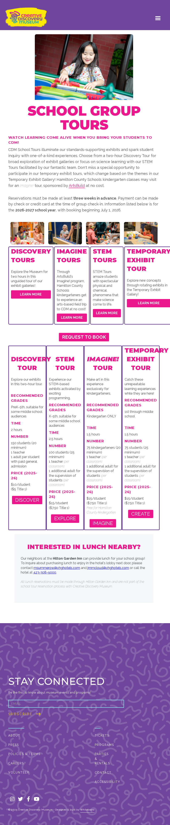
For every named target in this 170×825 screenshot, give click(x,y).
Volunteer (18, 772)
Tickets (102, 735)
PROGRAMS (102, 745)
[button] (158, 17)
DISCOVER (27, 500)
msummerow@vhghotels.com (57, 568)
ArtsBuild (77, 185)
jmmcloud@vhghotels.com (108, 568)
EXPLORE (65, 518)
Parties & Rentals (102, 758)
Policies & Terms (24, 754)
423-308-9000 (44, 572)
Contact (102, 772)
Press (13, 745)
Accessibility (102, 781)
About (14, 735)
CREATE (140, 514)
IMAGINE (103, 523)
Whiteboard (87, 809)
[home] (26, 17)
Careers (16, 763)
